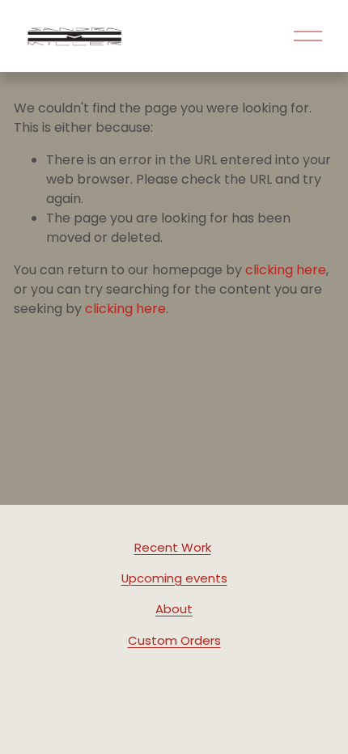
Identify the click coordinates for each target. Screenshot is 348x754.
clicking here (285, 270)
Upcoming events (174, 578)
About (174, 608)
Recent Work (172, 547)
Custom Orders (174, 640)
